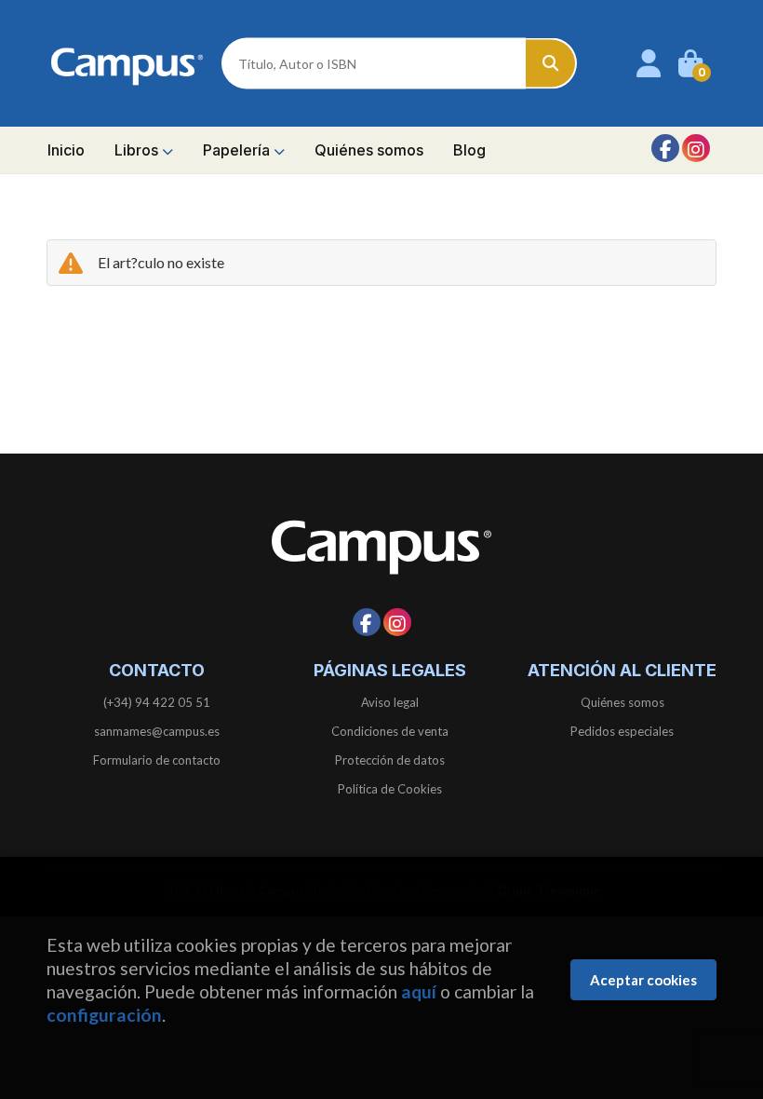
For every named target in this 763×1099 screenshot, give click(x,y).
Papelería (238, 150)
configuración (104, 1014)
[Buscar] (551, 63)
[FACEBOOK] (665, 148)
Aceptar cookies (643, 979)
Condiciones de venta (389, 731)
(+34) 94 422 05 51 (156, 702)
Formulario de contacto (157, 760)
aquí (418, 991)
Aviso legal (390, 702)
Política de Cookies (390, 788)
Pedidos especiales (622, 731)
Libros (138, 150)
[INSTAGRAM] (696, 148)
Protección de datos (390, 760)
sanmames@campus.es (157, 731)
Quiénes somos (622, 702)
